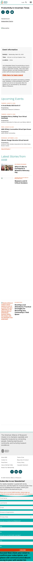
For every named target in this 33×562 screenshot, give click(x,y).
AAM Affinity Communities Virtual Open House (16, 129)
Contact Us (4, 460)
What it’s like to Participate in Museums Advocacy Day (22, 169)
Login (22, 2)
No (1, 532)
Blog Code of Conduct (23, 460)
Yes (1, 526)
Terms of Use (20, 457)
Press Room (4, 462)
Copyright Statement (22, 465)
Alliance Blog (18, 302)
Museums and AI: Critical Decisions (21, 182)
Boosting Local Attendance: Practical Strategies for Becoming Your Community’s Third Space (23, 309)
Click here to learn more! (12, 75)
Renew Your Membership (7, 467)
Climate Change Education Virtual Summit (14, 140)
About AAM (4, 457)
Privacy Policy (20, 462)
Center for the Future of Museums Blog (21, 178)
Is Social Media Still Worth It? (10, 105)
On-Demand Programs (20, 164)
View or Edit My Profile (7, 465)
